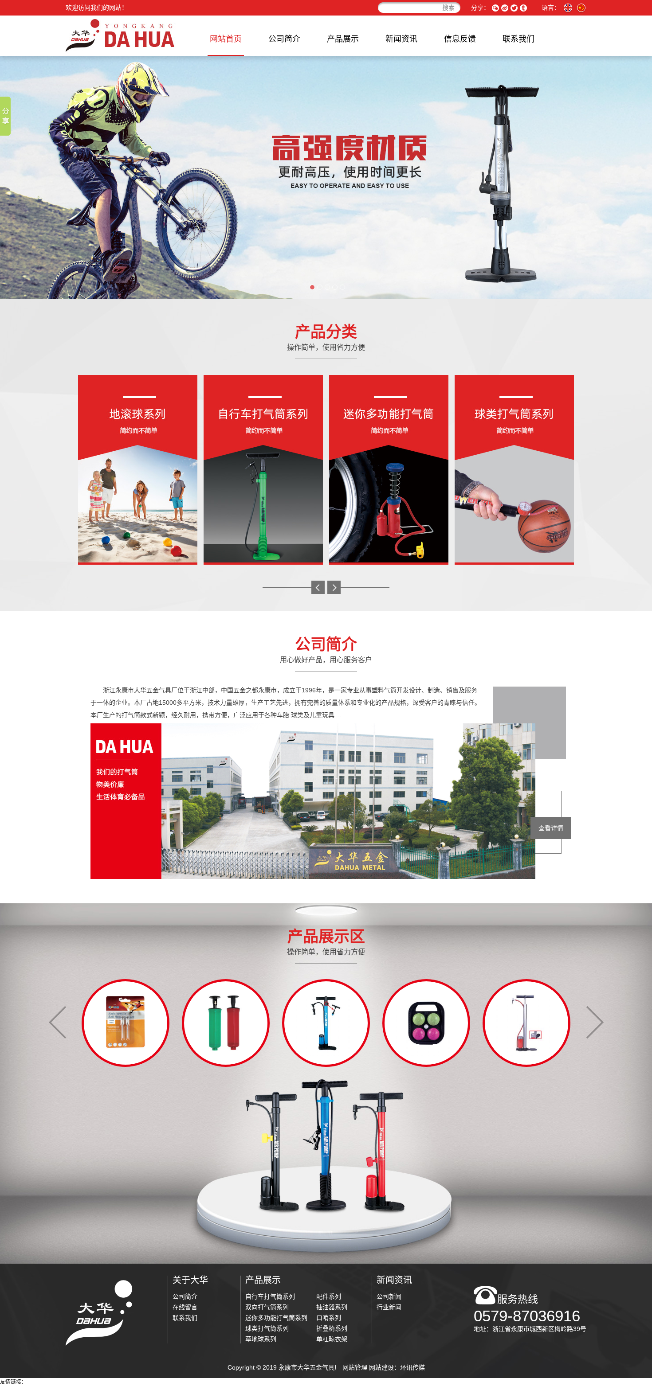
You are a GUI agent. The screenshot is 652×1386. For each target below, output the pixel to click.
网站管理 (354, 1367)
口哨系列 (328, 1317)
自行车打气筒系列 (270, 1296)
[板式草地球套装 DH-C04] (326, 1022)
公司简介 (284, 39)
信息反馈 (460, 39)
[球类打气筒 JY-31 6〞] (125, 1022)
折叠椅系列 (331, 1328)
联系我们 (518, 39)
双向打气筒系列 (267, 1307)
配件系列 (328, 1296)
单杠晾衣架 (331, 1339)
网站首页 (226, 39)
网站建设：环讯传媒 (397, 1367)
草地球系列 (260, 1339)
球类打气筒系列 (267, 1328)
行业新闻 (389, 1307)
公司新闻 (389, 1296)
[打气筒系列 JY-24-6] (426, 1022)
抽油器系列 (331, 1307)
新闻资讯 (401, 39)
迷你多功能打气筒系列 (276, 1317)
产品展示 (343, 39)
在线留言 (185, 1307)
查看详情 (550, 828)
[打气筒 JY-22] (226, 1022)
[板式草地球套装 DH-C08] (526, 1022)
